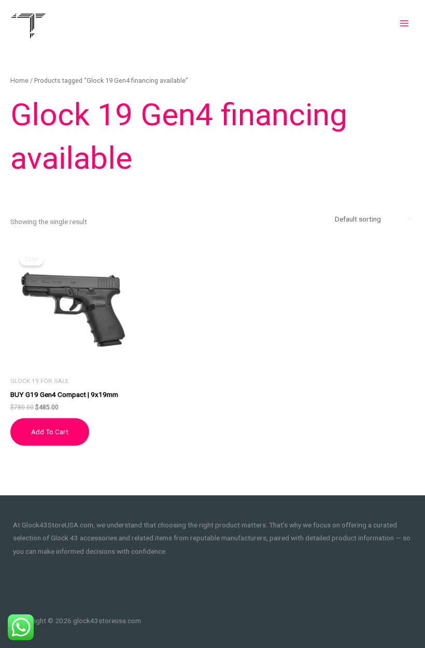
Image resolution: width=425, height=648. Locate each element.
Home (19, 80)
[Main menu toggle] (404, 23)
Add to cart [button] (49, 432)
